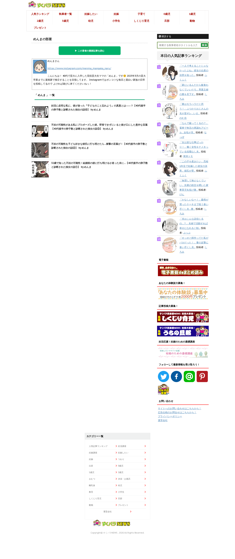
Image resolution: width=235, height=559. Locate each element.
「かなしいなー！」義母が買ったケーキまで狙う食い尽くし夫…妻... (193, 204)
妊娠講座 (93, 452)
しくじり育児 (141, 20)
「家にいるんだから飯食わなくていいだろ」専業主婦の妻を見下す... (193, 89)
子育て (141, 14)
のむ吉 (183, 118)
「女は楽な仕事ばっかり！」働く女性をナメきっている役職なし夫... (193, 147)
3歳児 (65, 20)
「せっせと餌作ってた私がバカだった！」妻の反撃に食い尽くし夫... (193, 242)
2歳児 (40, 20)
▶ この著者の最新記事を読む (90, 50)
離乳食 (92, 485)
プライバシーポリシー (170, 416)
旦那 (166, 20)
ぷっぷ (186, 232)
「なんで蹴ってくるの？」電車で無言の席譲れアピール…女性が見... (193, 128)
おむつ (92, 479)
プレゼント (40, 27)
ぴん (181, 194)
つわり (121, 459)
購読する (166, 36)
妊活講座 (122, 446)
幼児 (90, 20)
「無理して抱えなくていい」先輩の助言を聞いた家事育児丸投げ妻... (193, 185)
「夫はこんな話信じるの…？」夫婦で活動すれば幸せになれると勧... (193, 223)
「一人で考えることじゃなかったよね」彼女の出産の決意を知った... (193, 70)
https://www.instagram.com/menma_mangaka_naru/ (79, 68)
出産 (91, 465)
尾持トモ (188, 156)
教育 (91, 492)
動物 (192, 20)
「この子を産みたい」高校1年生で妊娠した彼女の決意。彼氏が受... (193, 166)
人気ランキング (40, 14)
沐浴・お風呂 (124, 479)
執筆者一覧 (65, 14)
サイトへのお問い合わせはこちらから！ (179, 408)
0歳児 (167, 14)
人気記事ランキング (98, 446)
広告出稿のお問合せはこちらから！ (177, 412)
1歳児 (192, 14)
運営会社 (163, 420)
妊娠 (116, 14)
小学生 (116, 20)
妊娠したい (90, 14)
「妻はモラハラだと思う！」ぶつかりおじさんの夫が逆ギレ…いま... (193, 108)
